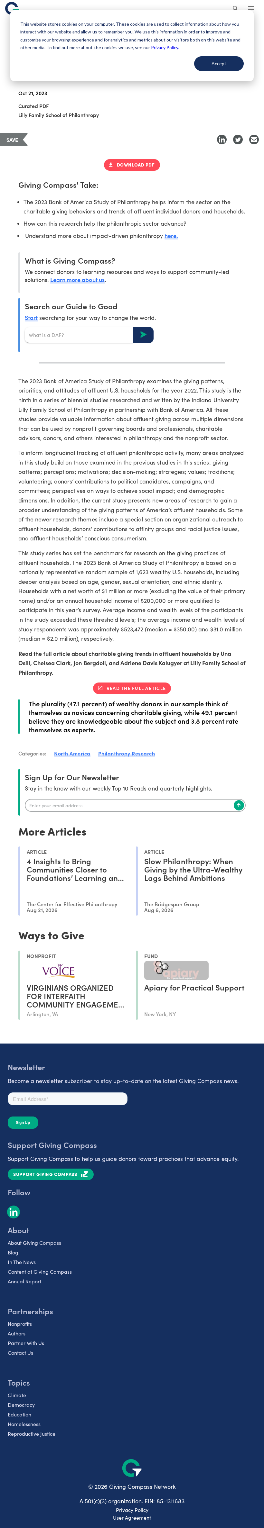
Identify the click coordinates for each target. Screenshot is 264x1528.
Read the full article (136, 688)
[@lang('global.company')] (12, 8)
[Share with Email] (254, 139)
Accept (219, 63)
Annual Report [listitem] (24, 1281)
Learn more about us (77, 280)
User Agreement (132, 1517)
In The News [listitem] (22, 1262)
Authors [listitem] (16, 1333)
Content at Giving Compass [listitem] (40, 1271)
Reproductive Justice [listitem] (31, 1433)
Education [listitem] (19, 1414)
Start (31, 317)
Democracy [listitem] (21, 1404)
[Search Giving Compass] (235, 9)
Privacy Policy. (165, 47)
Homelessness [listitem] (24, 1424)
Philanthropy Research (126, 753)
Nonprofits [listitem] (20, 1323)
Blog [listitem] (13, 1252)
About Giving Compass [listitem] (34, 1242)
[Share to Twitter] (238, 139)
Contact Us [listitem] (20, 1352)
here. (171, 235)
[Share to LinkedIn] (222, 139)
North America (72, 753)
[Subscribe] (239, 805)
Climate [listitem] (17, 1395)
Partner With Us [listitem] (26, 1343)
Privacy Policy (132, 1509)
